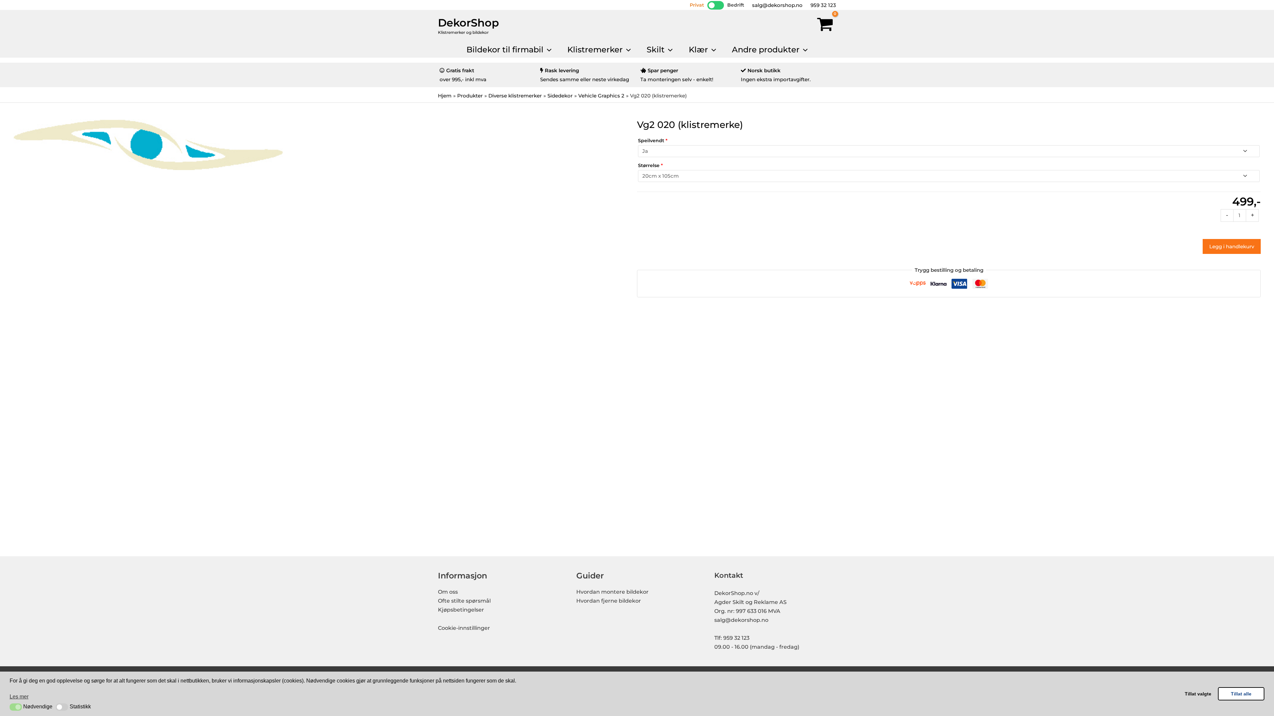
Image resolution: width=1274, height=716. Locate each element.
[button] (16, 707)
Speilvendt (653, 140)
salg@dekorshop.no (777, 5)
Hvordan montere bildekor (612, 592)
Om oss (448, 592)
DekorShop (468, 22)
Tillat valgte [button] (1198, 693)
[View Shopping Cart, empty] (825, 25)
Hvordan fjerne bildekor (608, 601)
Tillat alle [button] (1241, 693)
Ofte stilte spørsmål (464, 601)
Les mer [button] (19, 696)
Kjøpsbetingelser (461, 610)
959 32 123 (822, 5)
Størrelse (650, 165)
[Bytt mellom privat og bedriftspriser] (715, 5)
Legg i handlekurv (1231, 246)
